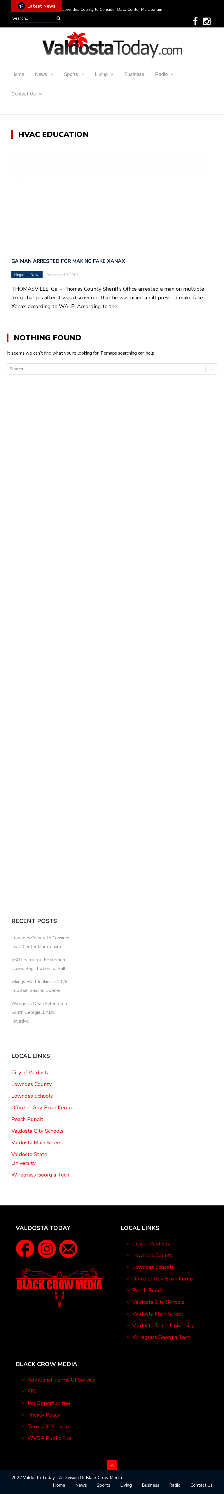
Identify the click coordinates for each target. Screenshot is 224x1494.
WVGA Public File (49, 1438)
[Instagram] (207, 21)
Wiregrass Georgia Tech (40, 1174)
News (41, 74)
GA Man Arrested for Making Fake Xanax (68, 261)
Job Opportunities (48, 1403)
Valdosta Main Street (36, 1142)
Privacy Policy (43, 1414)
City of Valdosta (30, 1072)
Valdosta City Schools (37, 1130)
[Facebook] (195, 21)
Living (101, 74)
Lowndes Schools (32, 1095)
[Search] (58, 18)
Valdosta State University (163, 1325)
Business (134, 74)
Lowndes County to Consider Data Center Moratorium (112, 9)
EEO (32, 1391)
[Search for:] (30, 18)
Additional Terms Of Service (61, 1379)
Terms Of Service (48, 1426)
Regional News (27, 274)
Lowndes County (31, 1084)
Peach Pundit (27, 1119)
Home (17, 74)
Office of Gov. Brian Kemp (41, 1107)
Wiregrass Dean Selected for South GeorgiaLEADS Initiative (40, 1012)
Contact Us (23, 94)
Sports (71, 74)
